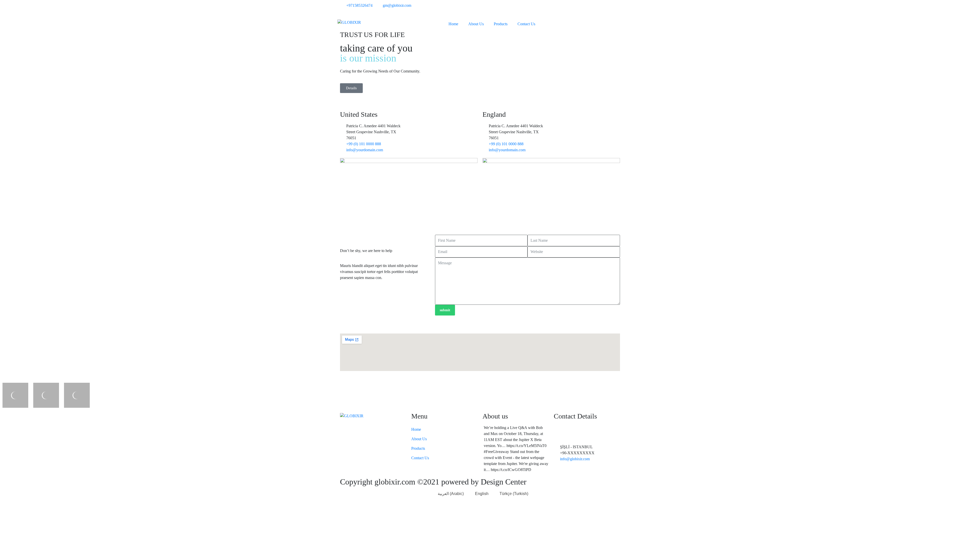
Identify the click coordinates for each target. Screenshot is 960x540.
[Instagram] (600, 8)
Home (453, 24)
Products (501, 24)
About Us (476, 24)
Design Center (502, 481)
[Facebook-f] (586, 8)
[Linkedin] (614, 8)
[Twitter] (573, 8)
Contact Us (526, 24)
